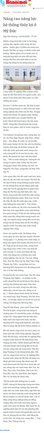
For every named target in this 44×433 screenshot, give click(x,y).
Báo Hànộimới (5, 430)
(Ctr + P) (39, 8)
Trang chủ (6, 12)
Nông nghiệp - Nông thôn (21, 12)
